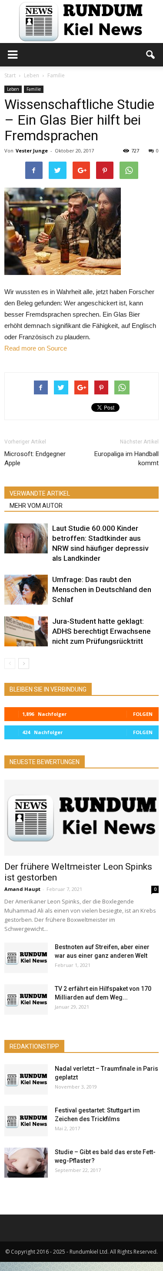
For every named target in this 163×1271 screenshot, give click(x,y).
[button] (151, 54)
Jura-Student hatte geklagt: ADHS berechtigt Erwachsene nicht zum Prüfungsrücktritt (101, 631)
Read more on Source (35, 348)
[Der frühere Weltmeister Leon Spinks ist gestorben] (81, 818)
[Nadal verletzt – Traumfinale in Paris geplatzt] (26, 1079)
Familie (34, 89)
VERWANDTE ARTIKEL (40, 493)
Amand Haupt (22, 889)
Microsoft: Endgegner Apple (35, 458)
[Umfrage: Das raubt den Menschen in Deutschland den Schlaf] (26, 590)
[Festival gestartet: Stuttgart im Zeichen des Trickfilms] (26, 1121)
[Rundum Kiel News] (81, 21)
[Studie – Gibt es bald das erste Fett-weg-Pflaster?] (26, 1163)
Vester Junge (32, 150)
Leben (13, 89)
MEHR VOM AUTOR (36, 505)
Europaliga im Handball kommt (126, 458)
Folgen (143, 714)
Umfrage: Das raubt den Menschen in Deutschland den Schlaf (101, 589)
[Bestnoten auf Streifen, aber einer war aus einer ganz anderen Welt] (26, 958)
